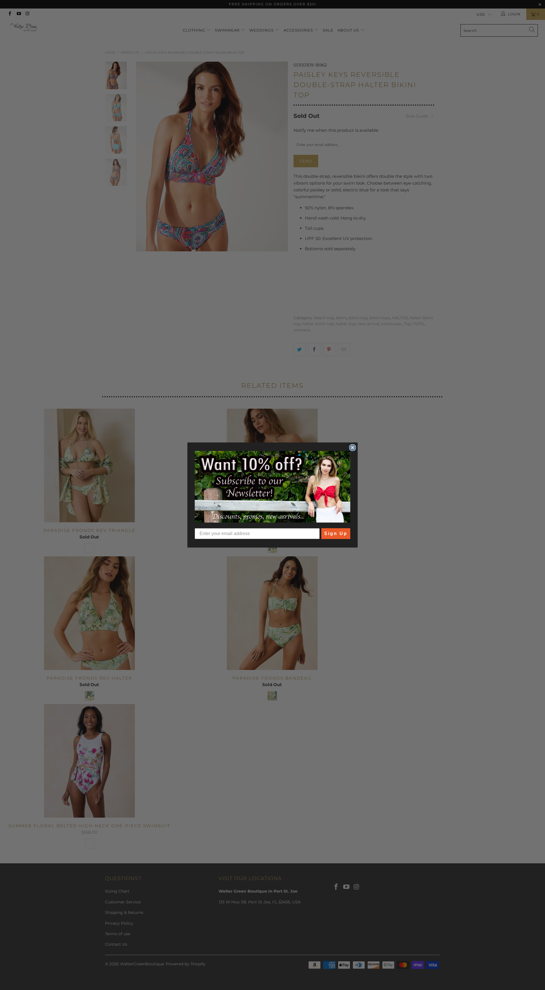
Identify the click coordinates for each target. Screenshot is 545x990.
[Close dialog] (352, 447)
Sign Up (335, 533)
